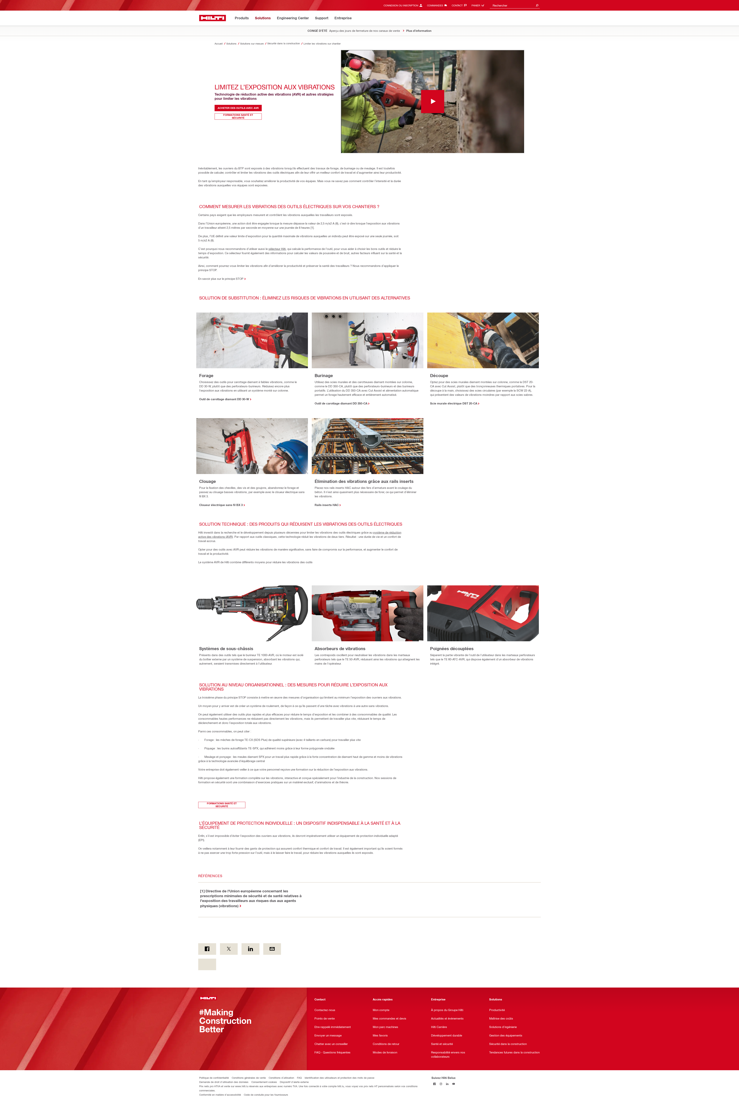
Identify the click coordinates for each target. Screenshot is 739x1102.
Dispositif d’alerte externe (294, 1081)
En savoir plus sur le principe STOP (220, 278)
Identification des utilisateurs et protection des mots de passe (339, 1077)
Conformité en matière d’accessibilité (220, 1094)
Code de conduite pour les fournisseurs (266, 1094)
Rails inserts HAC (327, 505)
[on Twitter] (229, 949)
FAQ (299, 1077)
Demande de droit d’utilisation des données (223, 1081)
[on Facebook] (207, 949)
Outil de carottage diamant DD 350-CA (341, 403)
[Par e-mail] (272, 949)
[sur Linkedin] (250, 949)
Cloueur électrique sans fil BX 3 (221, 505)
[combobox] (515, 5)
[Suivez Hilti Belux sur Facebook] (434, 1084)
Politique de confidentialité (214, 1077)
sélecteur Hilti (277, 248)
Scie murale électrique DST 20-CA (453, 403)
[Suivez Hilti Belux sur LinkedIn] (447, 1084)
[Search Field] (537, 5)
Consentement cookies (264, 1081)
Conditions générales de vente (249, 1077)
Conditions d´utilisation (281, 1077)
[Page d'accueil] (212, 18)
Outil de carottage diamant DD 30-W (224, 399)
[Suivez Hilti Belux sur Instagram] (441, 1084)
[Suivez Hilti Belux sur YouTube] (454, 1084)
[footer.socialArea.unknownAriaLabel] (207, 964)
